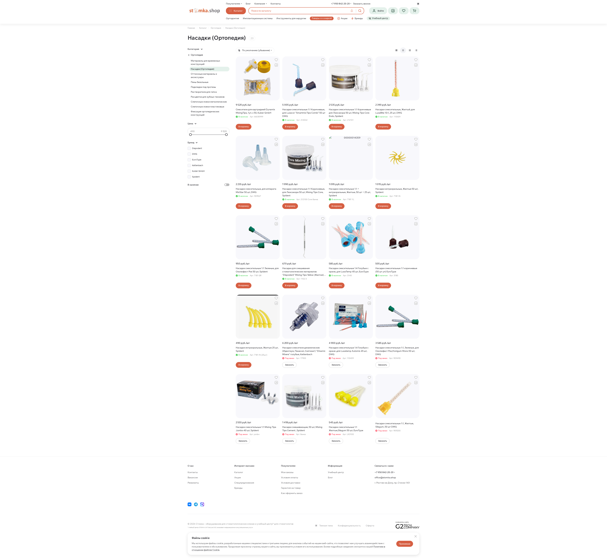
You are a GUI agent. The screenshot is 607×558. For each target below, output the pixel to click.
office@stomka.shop (385, 477)
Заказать (289, 364)
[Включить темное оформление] (418, 4)
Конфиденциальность (349, 525)
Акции (237, 477)
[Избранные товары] (404, 10)
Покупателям (288, 465)
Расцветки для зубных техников (207, 96)
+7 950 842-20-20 (340, 3)
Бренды (238, 488)
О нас (191, 465)
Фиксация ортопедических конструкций (205, 113)
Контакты (193, 472)
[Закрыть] (415, 536)
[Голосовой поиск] (352, 11)
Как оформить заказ (291, 493)
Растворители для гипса (204, 91)
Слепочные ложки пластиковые (207, 106)
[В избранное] (276, 60)
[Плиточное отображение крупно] (396, 50)
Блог (330, 477)
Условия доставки (290, 482)
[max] (202, 504)
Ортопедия (197, 54)
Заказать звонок (361, 3)
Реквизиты (193, 482)
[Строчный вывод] (410, 50)
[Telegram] (196, 504)
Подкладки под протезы (203, 87)
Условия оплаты (289, 477)
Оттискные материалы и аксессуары (204, 75)
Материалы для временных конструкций (205, 62)
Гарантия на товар (291, 488)
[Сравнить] (276, 65)
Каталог (238, 472)
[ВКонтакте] (189, 504)
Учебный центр (336, 472)
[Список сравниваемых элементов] (393, 10)
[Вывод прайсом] (416, 50)
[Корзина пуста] (414, 10)
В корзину (243, 126)
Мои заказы (287, 472)
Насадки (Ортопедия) (202, 69)
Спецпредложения (244, 482)
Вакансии (193, 477)
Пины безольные (199, 82)
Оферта (370, 525)
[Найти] (360, 11)
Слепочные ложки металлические (209, 101)
